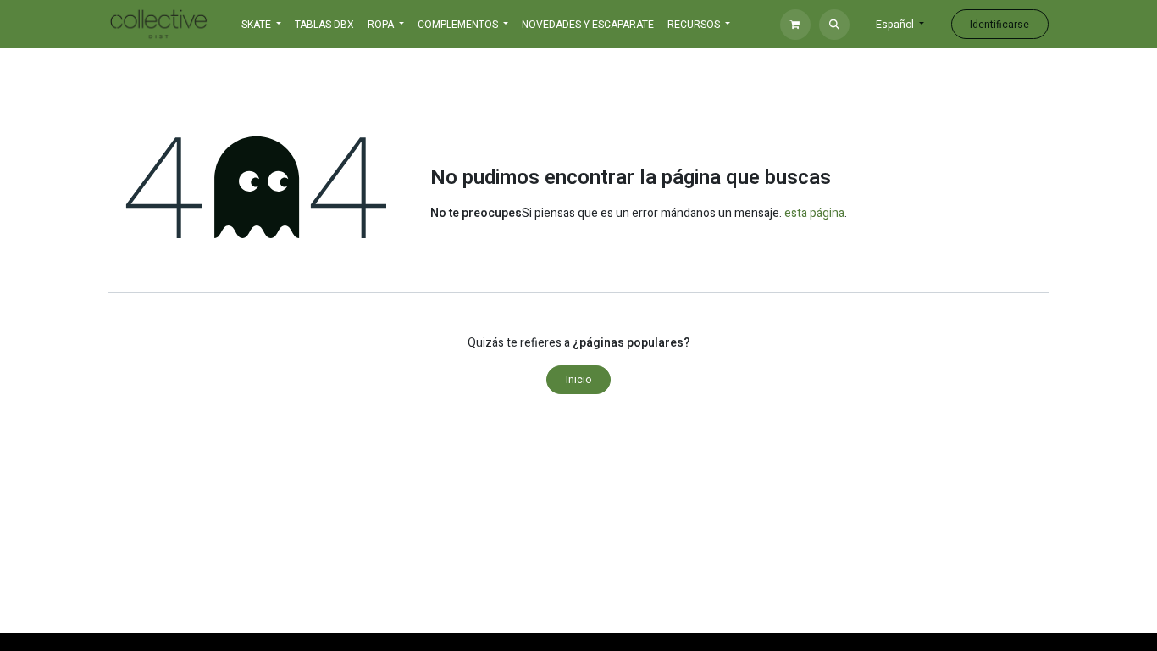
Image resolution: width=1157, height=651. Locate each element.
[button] (834, 24)
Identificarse (999, 24)
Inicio (578, 379)
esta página (814, 213)
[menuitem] (324, 24)
